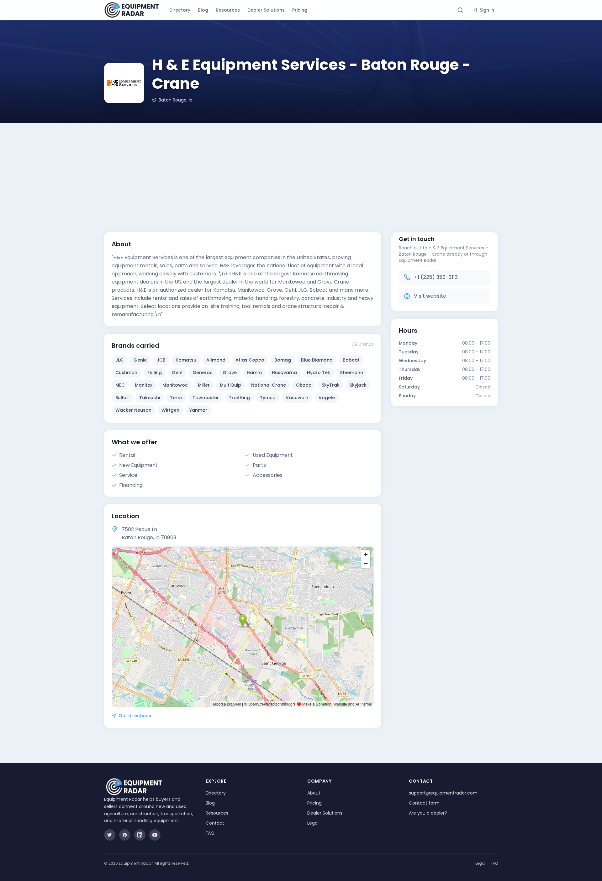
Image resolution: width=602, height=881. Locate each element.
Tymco (268, 397)
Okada (304, 385)
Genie (140, 360)
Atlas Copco (249, 360)
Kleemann (351, 372)
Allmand (215, 360)
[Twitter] (109, 835)
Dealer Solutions (266, 10)
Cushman (126, 372)
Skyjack (358, 385)
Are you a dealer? (428, 813)
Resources (228, 10)
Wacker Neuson (133, 410)
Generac (203, 372)
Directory (179, 10)
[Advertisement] (301, 170)
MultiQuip (230, 385)
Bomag (282, 360)
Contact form (424, 803)
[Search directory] (460, 10)
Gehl (177, 372)
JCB (161, 360)
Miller (204, 385)
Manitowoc (175, 385)
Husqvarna (284, 372)
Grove (230, 372)
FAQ (210, 833)
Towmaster (206, 397)
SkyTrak (331, 385)
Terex (176, 397)
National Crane (268, 385)
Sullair (122, 397)
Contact (215, 823)
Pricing (299, 10)
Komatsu (186, 360)
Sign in (487, 10)
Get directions (135, 715)
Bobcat (351, 360)
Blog (203, 10)
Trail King (239, 397)
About (313, 793)
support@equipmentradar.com (443, 793)
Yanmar (198, 410)
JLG (119, 360)
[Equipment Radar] (131, 10)
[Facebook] (124, 835)
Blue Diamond (317, 360)
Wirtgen (170, 410)
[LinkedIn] (139, 835)
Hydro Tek (318, 372)
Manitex (143, 385)
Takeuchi (149, 397)
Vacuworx (297, 397)
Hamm (254, 372)
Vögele (327, 397)
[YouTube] (155, 835)
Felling (154, 372)
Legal (313, 823)
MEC (120, 385)
